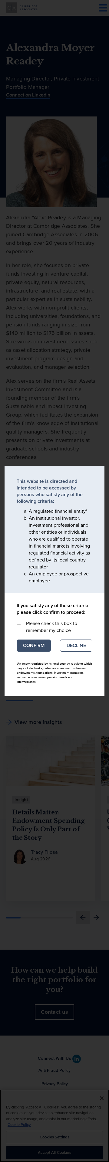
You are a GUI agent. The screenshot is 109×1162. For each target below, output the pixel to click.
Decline (76, 645)
